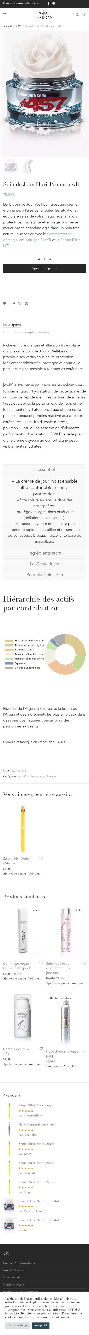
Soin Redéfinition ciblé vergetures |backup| (58, 968)
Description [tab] (12, 324)
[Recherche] (77, 15)
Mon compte (11, 1277)
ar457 (19, 26)
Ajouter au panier (44, 268)
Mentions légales (14, 1284)
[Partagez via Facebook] (14, 304)
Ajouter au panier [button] (14, 873)
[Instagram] (53, 3)
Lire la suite (54, 1066)
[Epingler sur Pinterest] (27, 304)
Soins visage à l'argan (42, 776)
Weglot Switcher (14, 1306)
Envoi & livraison (14, 1270)
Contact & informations (19, 1263)
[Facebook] (48, 3)
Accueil (7, 26)
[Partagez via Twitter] (20, 304)
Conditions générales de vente (23, 1299)
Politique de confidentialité (20, 1292)
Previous (4, 94)
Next (85, 94)
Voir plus (34, 873)
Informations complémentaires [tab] (26, 332)
